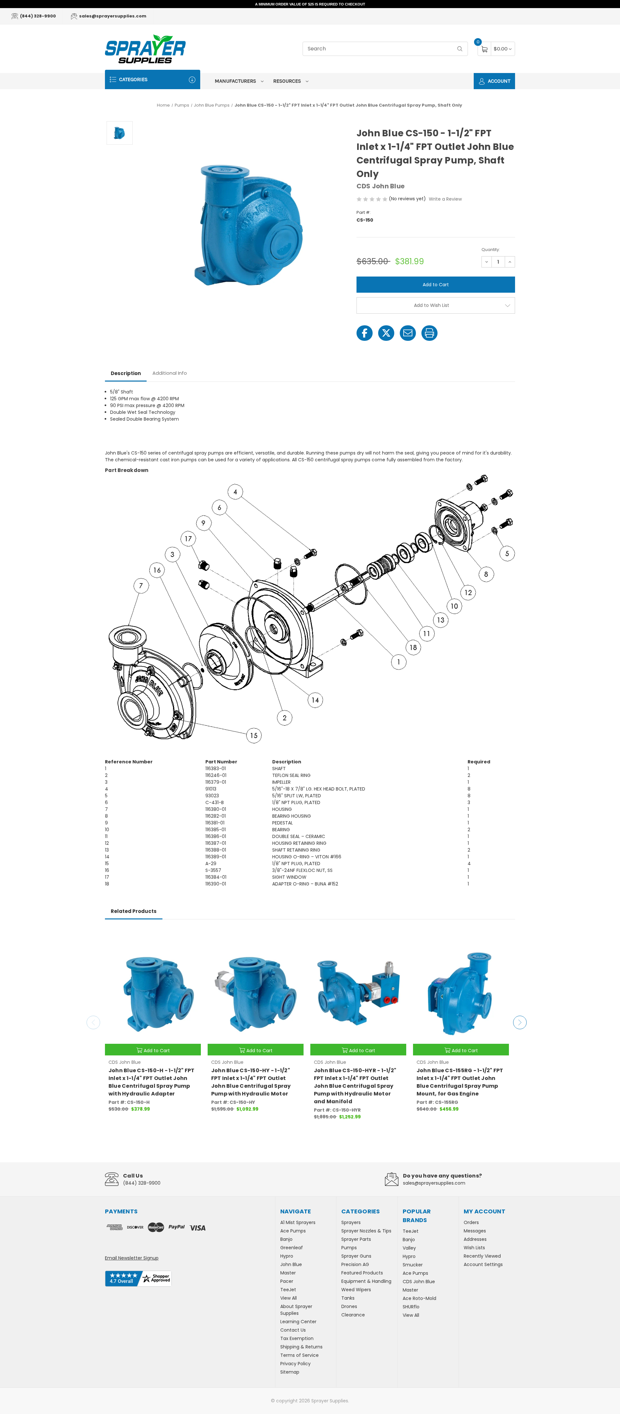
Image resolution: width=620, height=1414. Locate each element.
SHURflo (411, 1307)
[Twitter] (386, 333)
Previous (93, 1022)
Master (288, 1273)
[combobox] (385, 49)
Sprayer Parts (356, 1239)
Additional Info (169, 373)
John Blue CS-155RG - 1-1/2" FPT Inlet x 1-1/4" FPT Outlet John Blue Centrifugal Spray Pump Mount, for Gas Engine (460, 1082)
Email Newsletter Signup (132, 1258)
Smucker (413, 1265)
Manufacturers (236, 81)
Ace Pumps (293, 1231)
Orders (471, 1222)
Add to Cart (157, 1050)
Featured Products (362, 1273)
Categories (133, 79)
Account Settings (483, 1264)
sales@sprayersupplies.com (112, 16)
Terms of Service (299, 1355)
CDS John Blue (419, 1281)
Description (126, 373)
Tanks (348, 1298)
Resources (287, 81)
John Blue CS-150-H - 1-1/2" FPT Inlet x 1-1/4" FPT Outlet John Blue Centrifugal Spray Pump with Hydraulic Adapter (151, 1082)
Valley (409, 1248)
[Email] (408, 333)
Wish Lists (474, 1247)
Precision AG (355, 1264)
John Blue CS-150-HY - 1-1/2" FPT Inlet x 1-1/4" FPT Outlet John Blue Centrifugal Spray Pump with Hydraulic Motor (251, 1082)
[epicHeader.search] (460, 49)
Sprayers (351, 1222)
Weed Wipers (356, 1289)
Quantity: (490, 249)
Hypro (286, 1256)
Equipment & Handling (366, 1281)
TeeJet (288, 1289)
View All (288, 1298)
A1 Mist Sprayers (297, 1222)
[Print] (429, 333)
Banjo (286, 1239)
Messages (475, 1231)
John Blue (291, 1264)
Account (498, 81)
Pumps (349, 1247)
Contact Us (293, 1330)
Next (520, 1022)
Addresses (475, 1239)
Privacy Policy (295, 1363)
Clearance (353, 1315)
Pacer (286, 1281)
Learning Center (298, 1321)
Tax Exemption (297, 1338)
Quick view (191, 936)
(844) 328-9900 (37, 16)
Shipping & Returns (301, 1347)
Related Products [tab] (134, 911)
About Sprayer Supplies (296, 1309)
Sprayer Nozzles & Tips (366, 1231)
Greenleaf (291, 1247)
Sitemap (289, 1372)
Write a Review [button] (445, 199)
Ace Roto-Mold (419, 1298)
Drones (349, 1306)
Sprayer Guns (356, 1256)
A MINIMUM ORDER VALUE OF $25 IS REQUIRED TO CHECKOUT (310, 4)
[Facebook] (364, 333)
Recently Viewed (482, 1256)
